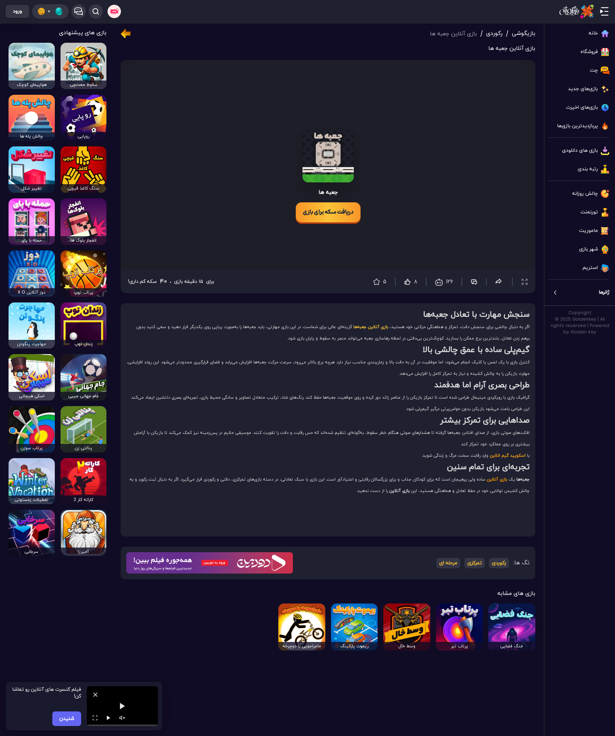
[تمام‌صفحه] (95, 717)
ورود (17, 11)
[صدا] (122, 717)
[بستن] (95, 694)
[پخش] (108, 717)
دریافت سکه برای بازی (328, 212)
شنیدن (66, 718)
